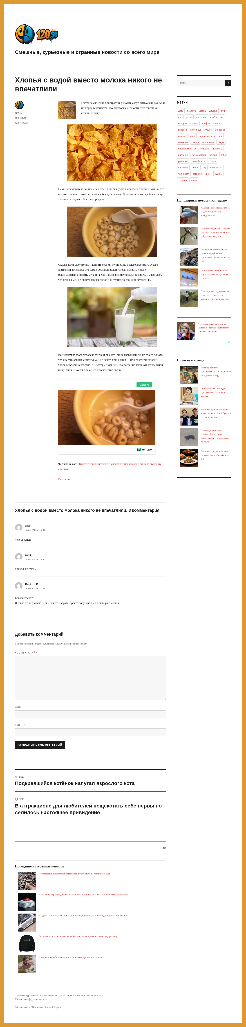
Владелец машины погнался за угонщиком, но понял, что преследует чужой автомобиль (83, 915)
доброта (191, 110)
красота (182, 129)
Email (20, 725)
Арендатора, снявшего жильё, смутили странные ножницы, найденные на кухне (216, 232)
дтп (223, 110)
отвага (195, 142)
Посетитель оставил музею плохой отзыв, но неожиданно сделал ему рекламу (78, 936)
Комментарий (26, 652)
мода (192, 136)
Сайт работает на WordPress (89, 995)
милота (182, 136)
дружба (213, 110)
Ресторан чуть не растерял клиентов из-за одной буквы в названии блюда (216, 413)
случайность (198, 161)
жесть (189, 117)
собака (212, 161)
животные (201, 117)
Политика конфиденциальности (31, 999)
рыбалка (182, 161)
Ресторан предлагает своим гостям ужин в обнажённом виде (215, 454)
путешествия (199, 154)
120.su (18, 112)
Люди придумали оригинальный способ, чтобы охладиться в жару (216, 371)
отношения (208, 142)
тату (204, 167)
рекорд (213, 154)
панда (221, 142)
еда (17, 122)
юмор (194, 180)
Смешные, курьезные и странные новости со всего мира (87, 51)
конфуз (206, 123)
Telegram (56, 1007)
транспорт (183, 173)
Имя (19, 707)
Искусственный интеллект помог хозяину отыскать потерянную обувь (74, 873)
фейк (208, 173)
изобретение (217, 117)
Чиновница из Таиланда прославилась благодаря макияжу (213, 392)
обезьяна (183, 142)
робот (224, 154)
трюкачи (197, 173)
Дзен (47, 1007)
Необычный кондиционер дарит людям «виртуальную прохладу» (215, 274)
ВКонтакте (37, 1007)
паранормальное (187, 148)
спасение (183, 167)
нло (220, 136)
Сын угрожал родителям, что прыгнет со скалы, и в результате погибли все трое (215, 295)
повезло (204, 148)
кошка (216, 123)
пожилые (217, 148)
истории (182, 123)
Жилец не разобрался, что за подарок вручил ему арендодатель (215, 211)
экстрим (182, 180)
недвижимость (207, 136)
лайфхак (220, 129)
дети (180, 110)
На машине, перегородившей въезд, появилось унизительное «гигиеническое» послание (83, 894)
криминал (195, 129)
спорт (195, 167)
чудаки (24, 122)
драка (202, 110)
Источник (64, 479)
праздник (183, 154)
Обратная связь (22, 1007)
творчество (216, 167)
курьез (208, 129)
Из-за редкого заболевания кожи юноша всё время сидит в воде (70, 957)
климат (194, 123)
